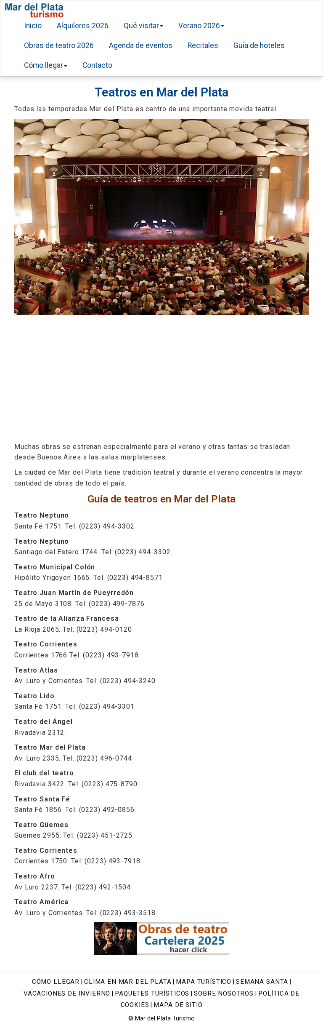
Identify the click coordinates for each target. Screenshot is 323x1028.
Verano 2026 (199, 25)
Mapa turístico (203, 981)
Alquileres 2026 (83, 25)
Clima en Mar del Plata (127, 981)
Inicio (33, 25)
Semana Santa (262, 981)
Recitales (203, 45)
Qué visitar (141, 25)
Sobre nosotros (224, 993)
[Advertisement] (161, 378)
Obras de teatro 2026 (59, 45)
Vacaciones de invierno (67, 993)
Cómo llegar (43, 65)
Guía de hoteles (259, 45)
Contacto (97, 65)
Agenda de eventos (140, 45)
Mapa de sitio (178, 1005)
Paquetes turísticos (152, 993)
